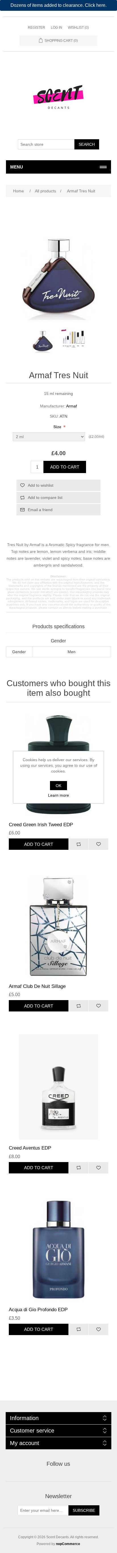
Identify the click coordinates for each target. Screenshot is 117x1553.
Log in (56, 28)
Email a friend (40, 509)
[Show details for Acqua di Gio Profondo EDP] (58, 1249)
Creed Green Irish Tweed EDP (41, 824)
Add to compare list (45, 497)
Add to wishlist (40, 485)
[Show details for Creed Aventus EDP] (58, 1087)
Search (87, 144)
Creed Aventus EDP (30, 1148)
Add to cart (64, 467)
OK (58, 785)
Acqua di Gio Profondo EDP (38, 1309)
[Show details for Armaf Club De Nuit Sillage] (58, 925)
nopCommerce (68, 1544)
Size (57, 426)
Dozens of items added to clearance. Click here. (58, 5)
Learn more (58, 795)
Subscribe (84, 1510)
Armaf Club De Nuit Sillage (37, 986)
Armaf (71, 406)
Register (36, 28)
